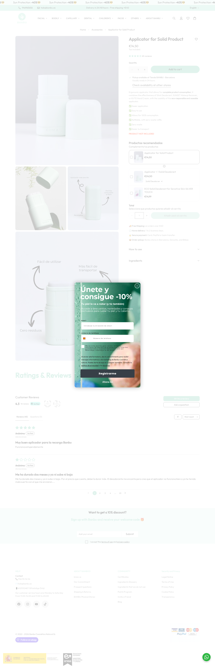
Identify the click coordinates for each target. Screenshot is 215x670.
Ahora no (107, 382)
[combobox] (86, 338)
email (83, 320)
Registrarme (107, 373)
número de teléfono (90, 333)
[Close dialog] (137, 286)
